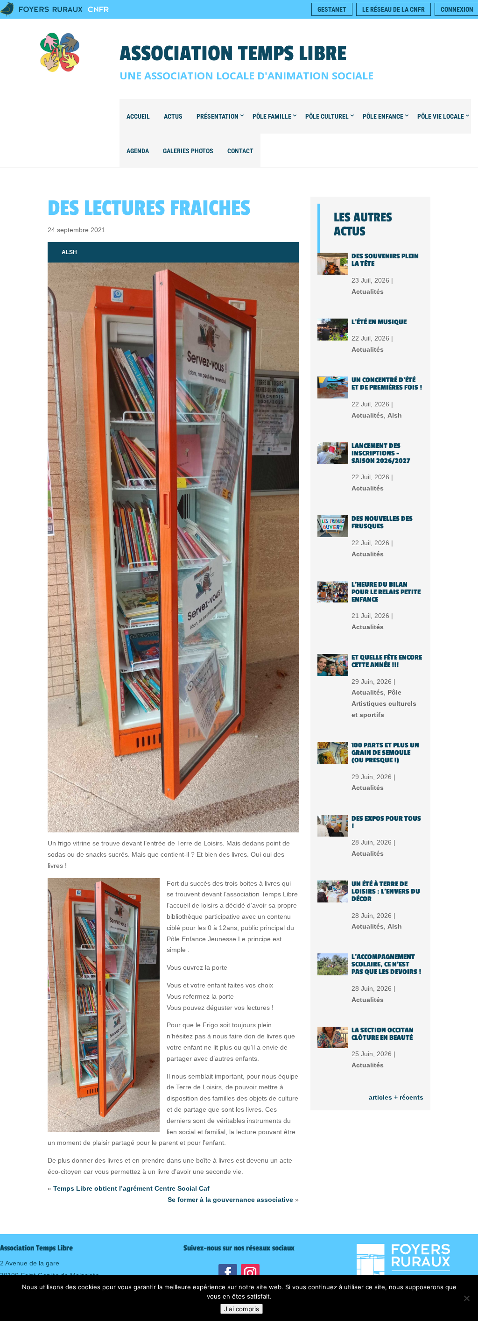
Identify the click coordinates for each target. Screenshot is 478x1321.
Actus (173, 116)
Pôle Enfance (383, 116)
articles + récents (396, 1097)
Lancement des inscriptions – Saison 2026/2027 (380, 453)
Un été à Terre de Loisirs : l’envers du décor (385, 891)
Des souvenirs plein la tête (385, 260)
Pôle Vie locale (440, 116)
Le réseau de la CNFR (393, 9)
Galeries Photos (188, 151)
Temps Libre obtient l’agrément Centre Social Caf (131, 1188)
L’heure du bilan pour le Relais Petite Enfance (386, 592)
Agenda (138, 151)
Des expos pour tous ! (386, 822)
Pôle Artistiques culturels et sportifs (383, 703)
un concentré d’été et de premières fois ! (386, 383)
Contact (240, 151)
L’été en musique (379, 322)
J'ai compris (241, 1309)
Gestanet (331, 9)
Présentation (218, 116)
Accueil (138, 116)
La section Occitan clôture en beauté (382, 1034)
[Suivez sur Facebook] (227, 1273)
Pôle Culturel (327, 116)
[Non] (466, 1298)
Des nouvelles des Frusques (382, 522)
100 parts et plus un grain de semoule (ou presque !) (385, 752)
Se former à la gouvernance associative (230, 1199)
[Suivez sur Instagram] (250, 1273)
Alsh (69, 252)
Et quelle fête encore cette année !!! (386, 661)
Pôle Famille (272, 116)
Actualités (367, 291)
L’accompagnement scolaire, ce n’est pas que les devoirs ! (386, 964)
